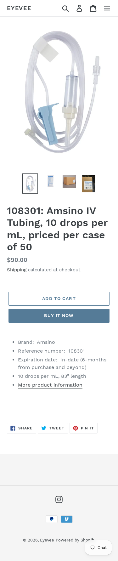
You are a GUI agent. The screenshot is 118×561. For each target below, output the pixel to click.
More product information (50, 385)
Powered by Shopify (75, 540)
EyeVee (19, 8)
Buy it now (59, 315)
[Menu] (107, 8)
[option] (30, 183)
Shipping (16, 270)
